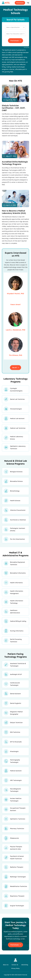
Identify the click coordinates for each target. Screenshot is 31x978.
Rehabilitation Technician (18, 886)
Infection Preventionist (17, 510)
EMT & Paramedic (16, 742)
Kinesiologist (14, 751)
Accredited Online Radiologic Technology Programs (15, 163)
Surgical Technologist (17, 906)
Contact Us (15, 964)
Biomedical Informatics (18, 573)
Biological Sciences (16, 472)
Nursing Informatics (16, 631)
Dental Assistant (15, 694)
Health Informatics (16, 583)
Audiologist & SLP (16, 674)
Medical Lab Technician (17, 428)
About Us (5, 964)
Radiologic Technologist (18, 877)
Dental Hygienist (15, 703)
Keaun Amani (15, 304)
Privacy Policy (15, 968)
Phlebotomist (14, 838)
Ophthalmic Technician (17, 819)
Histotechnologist (16, 409)
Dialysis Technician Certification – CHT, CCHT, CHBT (13, 107)
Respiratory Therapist (17, 896)
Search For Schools (15, 19)
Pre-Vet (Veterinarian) (17, 539)
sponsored (26, 47)
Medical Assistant (16, 771)
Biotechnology (14, 491)
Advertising (24, 964)
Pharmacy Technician (17, 828)
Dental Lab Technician (17, 399)
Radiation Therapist (16, 867)
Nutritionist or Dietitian (18, 520)
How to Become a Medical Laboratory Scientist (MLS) (14, 212)
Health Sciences (15, 500)
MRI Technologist (16, 780)
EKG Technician (15, 732)
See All (14, 367)
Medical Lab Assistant (17, 418)
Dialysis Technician (16, 722)
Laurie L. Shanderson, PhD (15, 330)
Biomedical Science (16, 481)
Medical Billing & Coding (18, 621)
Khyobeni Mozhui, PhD (15, 293)
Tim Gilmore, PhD (15, 355)
